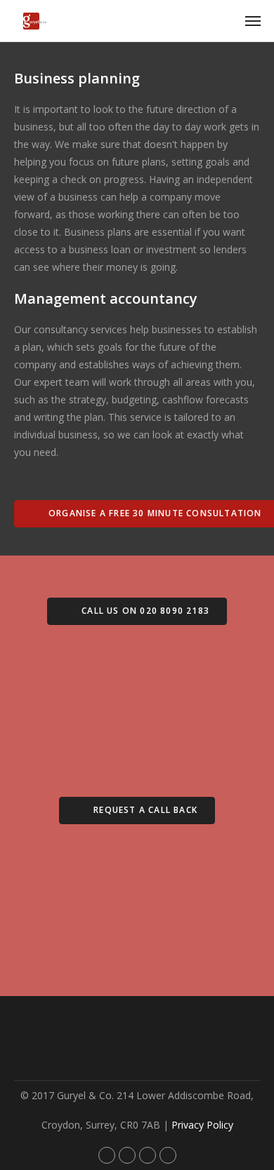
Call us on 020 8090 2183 (144, 611)
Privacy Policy (202, 1124)
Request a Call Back (144, 810)
